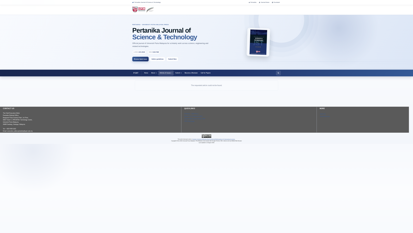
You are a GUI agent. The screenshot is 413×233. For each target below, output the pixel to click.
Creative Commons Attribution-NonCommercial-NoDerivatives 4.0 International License (213, 139)
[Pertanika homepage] (143, 10)
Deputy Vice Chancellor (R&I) (193, 116)
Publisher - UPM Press (191, 114)
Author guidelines (157, 59)
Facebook (277, 2)
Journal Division (325, 116)
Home (146, 73)
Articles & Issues (165, 73)
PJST (135, 73)
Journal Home (265, 2)
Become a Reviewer (191, 73)
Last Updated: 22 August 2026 (206, 142)
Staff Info (323, 114)
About (153, 73)
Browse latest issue (140, 59)
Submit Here (172, 59)
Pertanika (253, 2)
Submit (177, 73)
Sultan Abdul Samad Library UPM (194, 119)
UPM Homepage (189, 121)
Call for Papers (206, 73)
